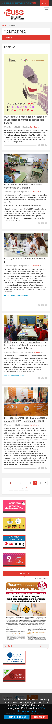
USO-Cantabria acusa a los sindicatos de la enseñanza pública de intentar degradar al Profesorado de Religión (25, 345)
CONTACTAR (27, 3)
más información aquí (30, 710)
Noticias (9, 37)
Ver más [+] (8, 646)
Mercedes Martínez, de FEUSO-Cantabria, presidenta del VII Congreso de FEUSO (25, 419)
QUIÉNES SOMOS (6, 3)
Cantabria (33, 127)
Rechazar (39, 716)
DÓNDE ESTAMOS (17, 3)
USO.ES (33, 3)
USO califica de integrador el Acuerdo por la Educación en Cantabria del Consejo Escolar (25, 119)
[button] (41, 645)
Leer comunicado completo (14, 375)
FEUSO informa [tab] (25, 573)
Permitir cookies (16, 716)
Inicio (4, 25)
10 (22, 488)
